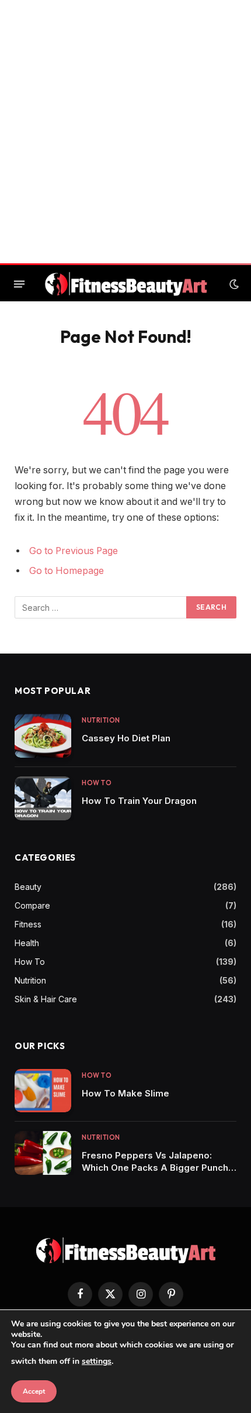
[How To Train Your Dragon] (43, 798)
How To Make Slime (125, 1093)
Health (27, 943)
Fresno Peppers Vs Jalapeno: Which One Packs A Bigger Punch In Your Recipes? (155, 1167)
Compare (32, 905)
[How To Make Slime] (43, 1091)
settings (96, 1361)
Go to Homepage (66, 570)
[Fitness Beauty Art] (126, 284)
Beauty (28, 887)
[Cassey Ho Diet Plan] (43, 736)
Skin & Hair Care (46, 999)
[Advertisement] (125, 131)
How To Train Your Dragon (139, 800)
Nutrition (30, 980)
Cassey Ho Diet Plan (126, 738)
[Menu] (19, 284)
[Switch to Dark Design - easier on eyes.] (232, 284)
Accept (34, 1391)
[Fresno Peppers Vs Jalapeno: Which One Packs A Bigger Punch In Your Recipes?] (43, 1153)
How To (30, 962)
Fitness (28, 924)
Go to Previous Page (73, 550)
